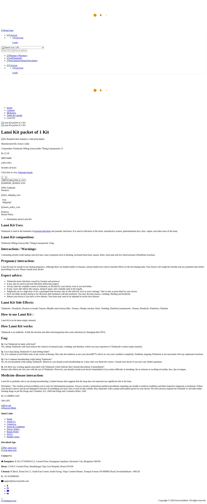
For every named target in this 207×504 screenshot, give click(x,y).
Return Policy (13, 432)
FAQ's (10, 434)
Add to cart (6, 405)
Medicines (11, 113)
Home (9, 108)
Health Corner (13, 437)
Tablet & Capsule (14, 115)
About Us (11, 421)
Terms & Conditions (16, 426)
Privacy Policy (13, 429)
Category (11, 110)
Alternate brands (25, 172)
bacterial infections (42, 231)
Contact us (11, 424)
